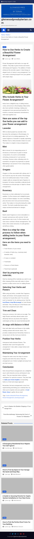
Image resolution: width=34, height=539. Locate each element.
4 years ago (7, 59)
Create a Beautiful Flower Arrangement (17, 395)
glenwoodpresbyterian (20, 536)
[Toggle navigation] (8, 30)
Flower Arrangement (8, 397)
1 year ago (7, 474)
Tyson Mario (16, 59)
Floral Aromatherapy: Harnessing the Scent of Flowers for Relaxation (16, 415)
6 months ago (8, 448)
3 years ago (7, 500)
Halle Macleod (18, 448)
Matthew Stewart (18, 526)
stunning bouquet (19, 397)
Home (4, 47)
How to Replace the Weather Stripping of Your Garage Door (17, 407)
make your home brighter (12, 380)
